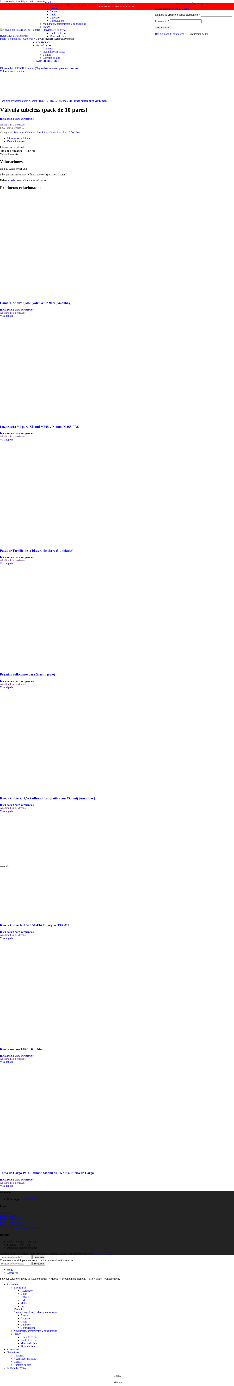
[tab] (18, 138)
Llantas (47, 54)
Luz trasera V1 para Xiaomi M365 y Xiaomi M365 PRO (39, 426)
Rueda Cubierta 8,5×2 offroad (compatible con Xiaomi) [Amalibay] (47, 798)
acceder (12, 180)
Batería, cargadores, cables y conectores (64, 5)
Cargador (55, 11)
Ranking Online (102, 1253)
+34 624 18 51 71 (30, 1199)
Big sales (19, 132)
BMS (23, 1299)
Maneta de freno (58, 36)
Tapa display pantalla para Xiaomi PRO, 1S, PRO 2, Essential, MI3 (37, 100)
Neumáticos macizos (54, 51)
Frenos (46, 26)
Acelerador (27, 1290)
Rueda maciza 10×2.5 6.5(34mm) (23, 1049)
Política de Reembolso (12, 1225)
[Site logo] (13, 28)
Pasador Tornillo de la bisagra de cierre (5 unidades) (36, 550)
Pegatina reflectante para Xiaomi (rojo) (27, 674)
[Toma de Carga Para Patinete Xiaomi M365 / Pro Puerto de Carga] (25, 1114)
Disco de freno (58, 29)
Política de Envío (9, 1215)
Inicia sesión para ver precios (61, 68)
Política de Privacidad (11, 1222)
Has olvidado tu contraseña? (170, 33)
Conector (55, 17)
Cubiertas (48, 48)
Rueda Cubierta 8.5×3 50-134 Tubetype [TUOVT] (35, 925)
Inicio (3, 38)
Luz (23, 1306)
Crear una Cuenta (179, 8)
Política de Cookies (10, 1218)
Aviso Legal (6, 1212)
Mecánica (48, 2)
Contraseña (162, 21)
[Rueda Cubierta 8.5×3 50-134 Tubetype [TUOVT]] (25, 863)
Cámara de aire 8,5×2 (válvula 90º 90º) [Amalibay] (35, 303)
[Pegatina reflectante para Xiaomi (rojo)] (25, 615)
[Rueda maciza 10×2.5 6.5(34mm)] (25, 990)
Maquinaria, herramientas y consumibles (64, 23)
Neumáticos (15, 38)
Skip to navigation (10, 1)
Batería (53, 8)
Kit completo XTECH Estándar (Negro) (22, 68)
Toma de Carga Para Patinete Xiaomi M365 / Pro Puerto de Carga (47, 1173)
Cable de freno (58, 33)
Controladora (57, 20)
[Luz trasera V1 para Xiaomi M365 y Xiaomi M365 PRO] (25, 367)
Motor (24, 1303)
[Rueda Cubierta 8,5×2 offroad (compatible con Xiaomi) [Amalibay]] (25, 739)
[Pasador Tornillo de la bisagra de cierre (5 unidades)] (25, 491)
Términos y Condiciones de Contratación (22, 1228)
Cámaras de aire (51, 57)
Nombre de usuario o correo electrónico (177, 14)
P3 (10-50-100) (71, 132)
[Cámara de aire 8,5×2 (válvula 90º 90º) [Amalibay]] (25, 244)
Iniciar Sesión (163, 27)
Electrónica (20, 1287)
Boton (24, 1293)
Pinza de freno (57, 39)
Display (25, 1296)
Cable (53, 14)
